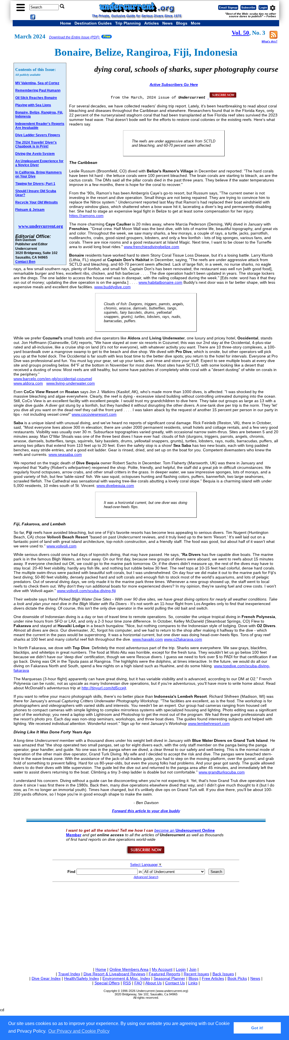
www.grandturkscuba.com (222, 772)
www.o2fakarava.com (183, 639)
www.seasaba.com (65, 454)
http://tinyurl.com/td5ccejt (104, 688)
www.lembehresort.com (209, 723)
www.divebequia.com (115, 485)
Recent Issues (196, 974)
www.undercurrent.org (40, 226)
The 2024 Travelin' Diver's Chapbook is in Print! (36, 144)
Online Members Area (129, 969)
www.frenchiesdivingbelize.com (151, 246)
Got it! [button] (257, 1028)
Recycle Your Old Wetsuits (36, 202)
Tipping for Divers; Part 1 (35, 184)
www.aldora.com (28, 383)
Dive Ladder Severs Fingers (37, 135)
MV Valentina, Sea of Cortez (37, 83)
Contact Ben (25, 261)
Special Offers (107, 983)
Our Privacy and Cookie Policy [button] (79, 1031)
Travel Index (69, 974)
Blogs (181, 23)
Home (65, 23)
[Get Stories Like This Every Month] (222, 97)
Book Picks (237, 978)
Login (263, 7)
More (195, 23)
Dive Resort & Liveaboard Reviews (114, 974)
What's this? (269, 41)
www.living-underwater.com (70, 383)
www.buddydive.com (112, 287)
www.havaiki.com (147, 639)
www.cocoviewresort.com (94, 414)
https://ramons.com (86, 215)
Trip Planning (128, 23)
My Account (162, 969)
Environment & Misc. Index (126, 978)
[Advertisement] (146, 923)
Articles (151, 23)
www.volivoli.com (61, 546)
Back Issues (223, 974)
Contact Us (175, 983)
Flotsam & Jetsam (30, 210)
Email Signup (228, 7)
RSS (127, 983)
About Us (153, 983)
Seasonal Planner (169, 978)
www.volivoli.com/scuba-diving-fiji (86, 590)
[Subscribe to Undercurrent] (145, 853)
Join (192, 969)
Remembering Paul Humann (37, 90)
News (167, 23)
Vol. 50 (240, 32)
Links (193, 983)
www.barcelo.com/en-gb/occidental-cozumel (53, 378)
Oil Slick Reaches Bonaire (36, 98)
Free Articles (213, 978)
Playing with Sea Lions (33, 105)
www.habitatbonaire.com (160, 282)
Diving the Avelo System (35, 154)
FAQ (138, 983)
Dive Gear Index (46, 978)
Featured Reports (164, 974)
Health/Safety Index (81, 978)
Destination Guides (93, 23)
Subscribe (248, 7)
